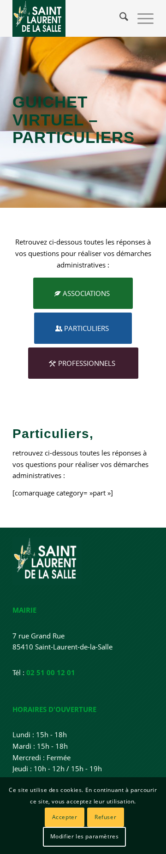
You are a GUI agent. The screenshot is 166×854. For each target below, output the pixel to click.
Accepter (64, 817)
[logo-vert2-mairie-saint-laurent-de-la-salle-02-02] (68, 18)
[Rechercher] (119, 18)
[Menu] (141, 18)
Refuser (105, 817)
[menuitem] (119, 18)
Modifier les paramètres (84, 836)
